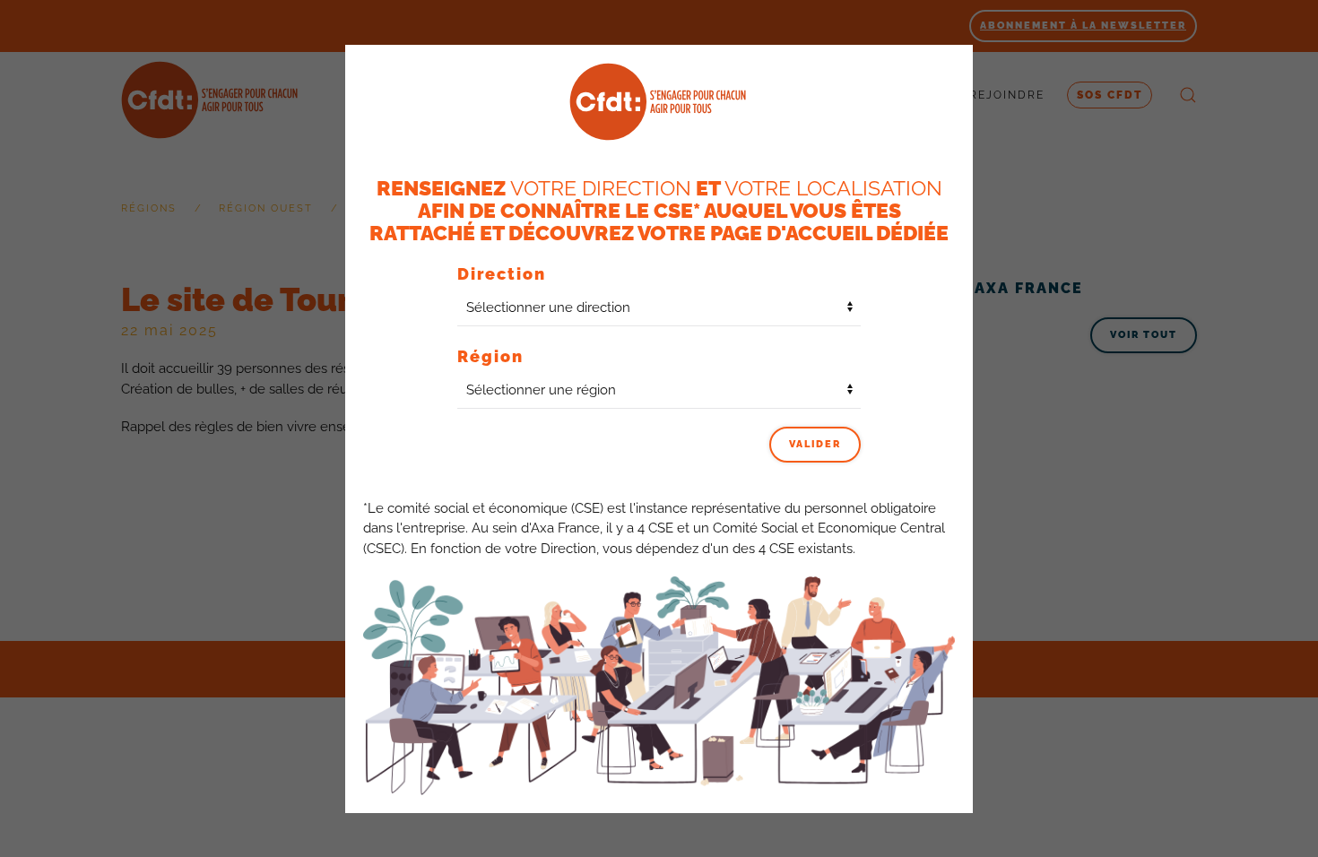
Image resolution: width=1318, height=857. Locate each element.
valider (815, 444)
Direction (501, 273)
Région (490, 356)
